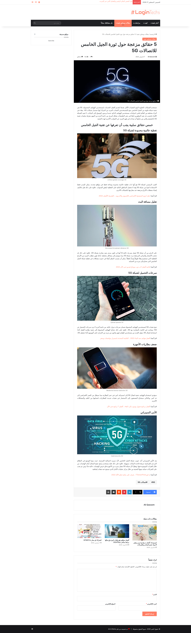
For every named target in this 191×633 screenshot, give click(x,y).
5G (154, 482)
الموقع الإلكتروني (110, 604)
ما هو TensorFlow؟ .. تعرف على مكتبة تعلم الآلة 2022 (130, 475)
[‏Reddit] (119, 492)
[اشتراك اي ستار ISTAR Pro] (89, 531)
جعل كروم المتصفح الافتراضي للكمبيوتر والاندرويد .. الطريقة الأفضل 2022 (124, 196)
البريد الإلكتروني (151, 604)
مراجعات (137, 23)
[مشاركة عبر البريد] (113, 492)
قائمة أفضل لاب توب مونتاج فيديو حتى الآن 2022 (133, 267)
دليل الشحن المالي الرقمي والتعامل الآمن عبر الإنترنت (116, 1)
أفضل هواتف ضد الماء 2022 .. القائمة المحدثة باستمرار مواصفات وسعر (125, 338)
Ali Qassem (151, 57)
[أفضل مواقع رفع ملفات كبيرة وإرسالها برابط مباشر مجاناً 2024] (117, 531)
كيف (146, 23)
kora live (51, 41)
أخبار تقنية (155, 23)
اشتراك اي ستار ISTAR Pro (92, 540)
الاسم (154, 594)
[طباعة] (108, 492)
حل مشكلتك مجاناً (107, 23)
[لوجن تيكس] (145, 12)
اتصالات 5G (142, 482)
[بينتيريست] (124, 492)
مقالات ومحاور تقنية (123, 23)
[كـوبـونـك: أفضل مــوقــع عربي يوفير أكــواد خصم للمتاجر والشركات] (144, 532)
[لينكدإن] (129, 492)
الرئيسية (152, 34)
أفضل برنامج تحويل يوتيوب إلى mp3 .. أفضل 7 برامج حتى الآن (128, 406)
